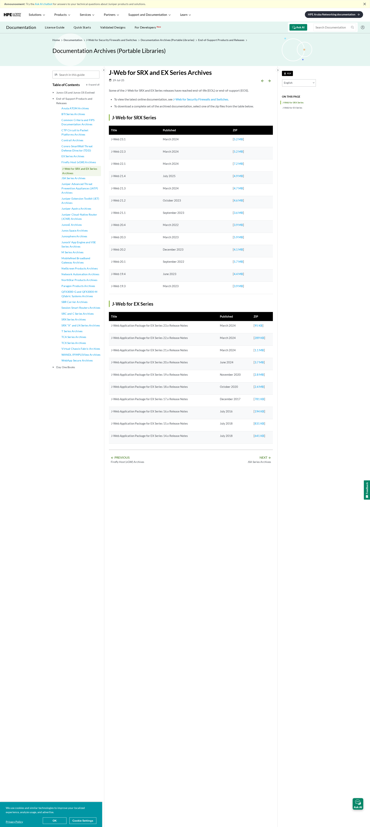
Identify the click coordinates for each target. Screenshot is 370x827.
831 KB (259, 423)
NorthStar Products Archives (79, 280)
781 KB (259, 399)
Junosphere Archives (74, 236)
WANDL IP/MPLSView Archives (80, 354)
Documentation (21, 27)
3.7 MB (259, 362)
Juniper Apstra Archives (76, 208)
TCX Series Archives (73, 343)
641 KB (259, 435)
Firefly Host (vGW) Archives (78, 162)
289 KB (259, 337)
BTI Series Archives (73, 114)
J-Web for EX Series (292, 107)
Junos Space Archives (74, 230)
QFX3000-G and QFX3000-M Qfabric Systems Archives (79, 294)
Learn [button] (184, 14)
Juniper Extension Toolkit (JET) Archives (80, 200)
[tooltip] (287, 73)
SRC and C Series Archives (77, 313)
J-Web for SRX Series (293, 102)
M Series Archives (72, 252)
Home (56, 40)
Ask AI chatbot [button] (43, 4)
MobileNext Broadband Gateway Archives (75, 260)
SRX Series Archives (73, 319)
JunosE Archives (71, 224)
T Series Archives (71, 331)
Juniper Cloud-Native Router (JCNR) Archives (79, 216)
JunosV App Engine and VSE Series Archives (78, 244)
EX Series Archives (72, 156)
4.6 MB (238, 200)
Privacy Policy (14, 821)
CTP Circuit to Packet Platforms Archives (74, 132)
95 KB (258, 325)
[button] (358, 804)
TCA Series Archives (73, 337)
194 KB (259, 411)
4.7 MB (238, 188)
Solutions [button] (35, 14)
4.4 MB (238, 274)
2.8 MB (259, 374)
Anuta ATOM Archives (75, 108)
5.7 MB (238, 261)
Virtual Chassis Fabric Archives (80, 348)
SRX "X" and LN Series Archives (80, 325)
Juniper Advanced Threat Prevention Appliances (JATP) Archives (79, 188)
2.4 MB (259, 386)
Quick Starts (82, 27)
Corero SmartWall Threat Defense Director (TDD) (76, 148)
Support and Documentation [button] (147, 14)
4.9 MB (238, 176)
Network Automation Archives (80, 274)
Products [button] (60, 14)
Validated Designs (112, 27)
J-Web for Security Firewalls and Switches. (201, 99)
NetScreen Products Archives (79, 268)
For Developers (148, 27)
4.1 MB (238, 249)
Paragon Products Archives (78, 286)
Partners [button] (109, 14)
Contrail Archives (72, 140)
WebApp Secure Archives (77, 360)
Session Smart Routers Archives (80, 307)
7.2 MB (238, 163)
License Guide (54, 27)
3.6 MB (238, 212)
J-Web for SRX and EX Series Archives (79, 171)
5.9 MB (238, 237)
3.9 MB (238, 225)
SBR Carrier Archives (74, 302)
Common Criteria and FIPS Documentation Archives (77, 122)
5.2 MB (238, 139)
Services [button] (85, 14)
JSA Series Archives (73, 178)
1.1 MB (259, 350)
